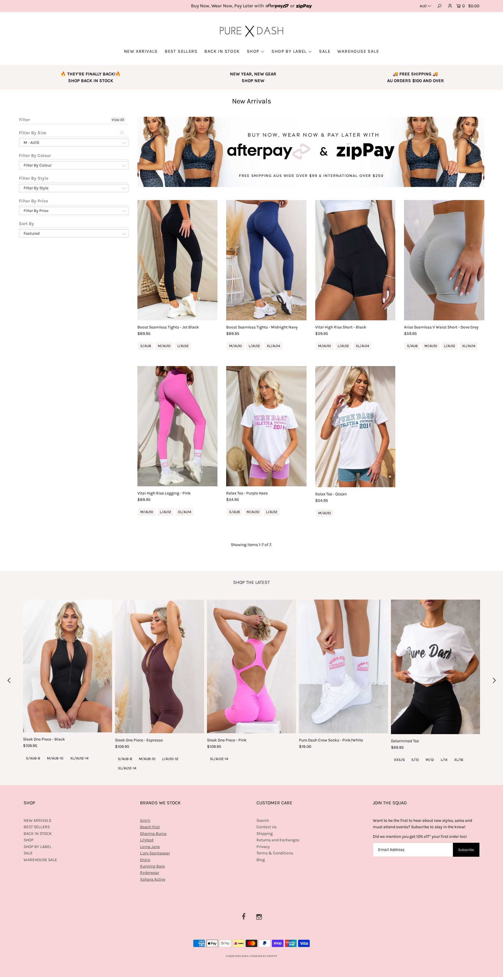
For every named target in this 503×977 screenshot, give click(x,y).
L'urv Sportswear (155, 853)
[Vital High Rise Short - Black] (355, 260)
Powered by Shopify (263, 956)
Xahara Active (152, 879)
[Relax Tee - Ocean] (355, 426)
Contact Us (266, 826)
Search (262, 820)
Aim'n (145, 820)
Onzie (145, 859)
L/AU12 (183, 346)
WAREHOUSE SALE (358, 51)
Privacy (263, 846)
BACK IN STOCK (222, 51)
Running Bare (152, 866)
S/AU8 (145, 346)
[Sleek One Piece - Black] (67, 666)
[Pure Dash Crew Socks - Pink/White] (343, 666)
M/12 (430, 759)
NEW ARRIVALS (141, 51)
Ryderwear (149, 872)
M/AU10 (164, 346)
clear (122, 133)
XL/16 (458, 759)
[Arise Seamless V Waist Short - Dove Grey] (444, 260)
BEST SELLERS (181, 51)
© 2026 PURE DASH (237, 956)
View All (118, 120)
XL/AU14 (273, 346)
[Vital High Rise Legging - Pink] (177, 426)
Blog (260, 859)
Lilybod (146, 840)
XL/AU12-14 (79, 758)
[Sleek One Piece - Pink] (251, 666)
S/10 (415, 759)
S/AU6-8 (33, 758)
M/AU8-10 (55, 758)
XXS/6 (399, 759)
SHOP (253, 51)
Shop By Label (289, 51)
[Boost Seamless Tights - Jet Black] (177, 260)
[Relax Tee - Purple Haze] (266, 426)
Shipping (264, 833)
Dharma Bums (153, 833)
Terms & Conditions (274, 853)
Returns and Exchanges (277, 840)
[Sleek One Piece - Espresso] (159, 666)
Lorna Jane (150, 846)
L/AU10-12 (170, 759)
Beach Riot (150, 826)
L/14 (444, 759)
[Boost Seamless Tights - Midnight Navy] (266, 260)
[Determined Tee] (435, 667)
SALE (324, 51)
